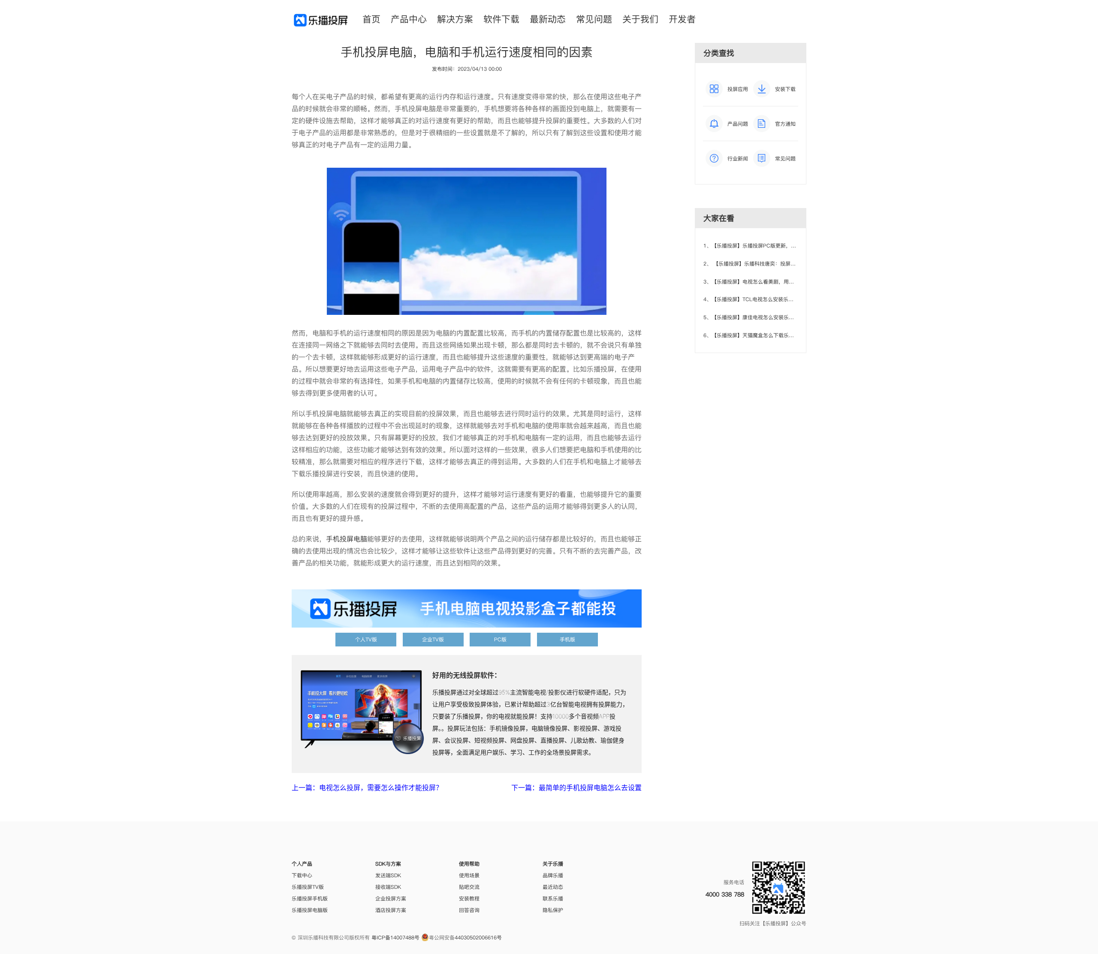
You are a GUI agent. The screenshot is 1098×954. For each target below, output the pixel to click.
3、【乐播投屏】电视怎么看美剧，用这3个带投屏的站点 (768, 281)
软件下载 (501, 19)
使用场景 (469, 875)
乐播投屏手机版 (310, 898)
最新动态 (548, 19)
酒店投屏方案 (390, 910)
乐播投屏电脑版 (310, 910)
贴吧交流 (469, 887)
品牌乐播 (553, 875)
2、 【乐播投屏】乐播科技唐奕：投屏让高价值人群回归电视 (772, 263)
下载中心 (302, 875)
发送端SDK (388, 875)
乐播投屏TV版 (308, 887)
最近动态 (553, 887)
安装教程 (469, 898)
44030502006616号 (478, 937)
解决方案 (455, 19)
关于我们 (640, 19)
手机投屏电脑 (346, 538)
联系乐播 (553, 898)
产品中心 (409, 19)
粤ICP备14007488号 (395, 937)
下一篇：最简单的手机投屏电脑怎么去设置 (576, 787)
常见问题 (594, 19)
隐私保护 (553, 910)
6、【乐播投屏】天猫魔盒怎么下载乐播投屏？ (756, 335)
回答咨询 (469, 910)
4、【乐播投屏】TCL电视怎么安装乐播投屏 (753, 299)
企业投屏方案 (390, 898)
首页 (371, 19)
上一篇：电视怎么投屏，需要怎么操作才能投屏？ (367, 787)
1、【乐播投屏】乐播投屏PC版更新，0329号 (755, 245)
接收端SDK (388, 887)
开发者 (682, 19)
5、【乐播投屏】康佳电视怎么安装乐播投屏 (753, 317)
